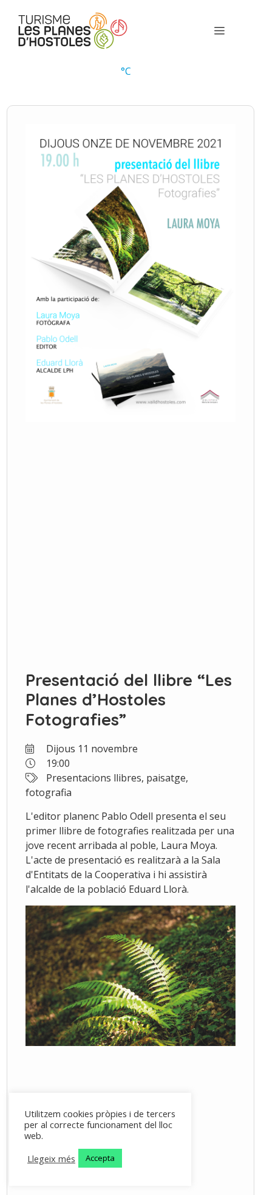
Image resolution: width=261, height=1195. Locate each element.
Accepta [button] (100, 1157)
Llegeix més (51, 1158)
